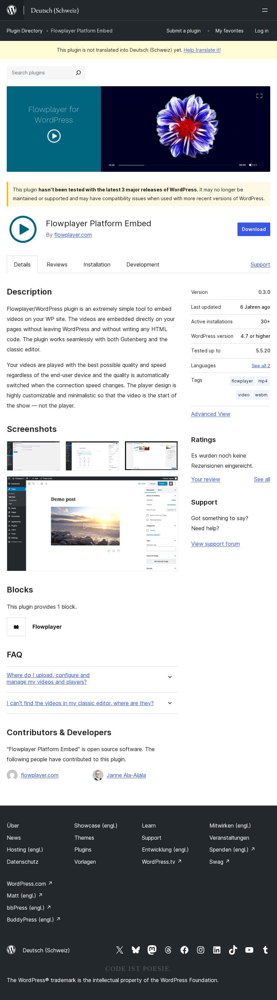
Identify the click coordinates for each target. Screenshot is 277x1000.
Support (260, 264)
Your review (205, 479)
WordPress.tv (162, 861)
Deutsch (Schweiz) (46, 950)
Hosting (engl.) (25, 849)
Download (254, 229)
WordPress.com (30, 883)
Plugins (83, 849)
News (14, 837)
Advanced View (210, 414)
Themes (84, 837)
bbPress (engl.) (29, 907)
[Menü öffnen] (266, 10)
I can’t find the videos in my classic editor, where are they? (80, 703)
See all (262, 479)
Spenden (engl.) (232, 849)
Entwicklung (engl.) (165, 849)
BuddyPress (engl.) (34, 919)
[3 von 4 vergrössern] (169, 450)
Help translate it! (202, 50)
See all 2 (261, 365)
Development (142, 264)
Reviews (57, 264)
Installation (96, 264)
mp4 (263, 380)
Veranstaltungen (229, 837)
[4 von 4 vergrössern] (169, 485)
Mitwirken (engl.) (230, 825)
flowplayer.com (73, 234)
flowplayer (242, 380)
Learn (149, 825)
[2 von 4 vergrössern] (110, 450)
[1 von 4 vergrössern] (51, 450)
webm (261, 394)
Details (22, 264)
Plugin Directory (25, 30)
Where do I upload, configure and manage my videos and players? (48, 678)
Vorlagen (85, 861)
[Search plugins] (78, 72)
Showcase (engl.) (96, 825)
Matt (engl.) (25, 895)
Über (13, 825)
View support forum (215, 543)
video (244, 394)
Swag (219, 861)
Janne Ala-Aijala (126, 775)
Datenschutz (23, 861)
